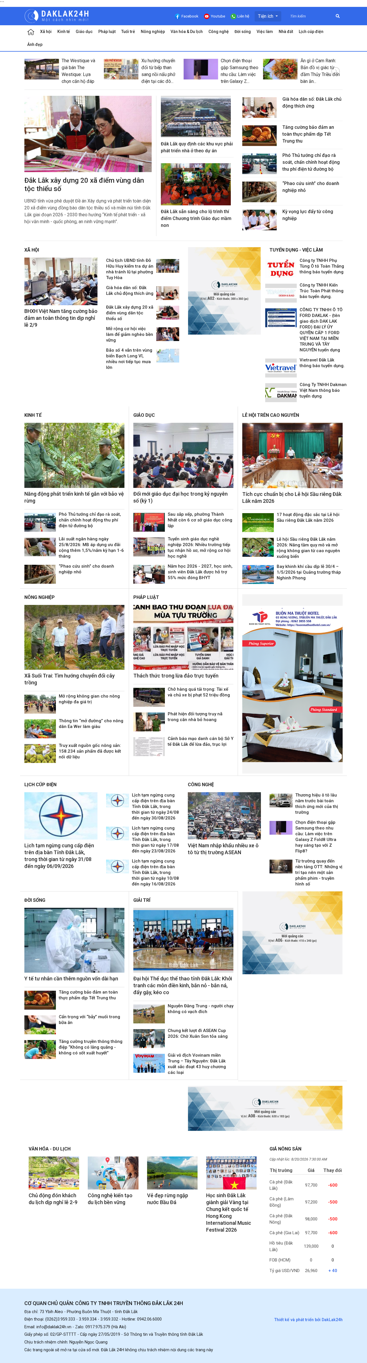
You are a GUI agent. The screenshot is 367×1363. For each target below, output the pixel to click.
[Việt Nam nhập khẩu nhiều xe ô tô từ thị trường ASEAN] (224, 816)
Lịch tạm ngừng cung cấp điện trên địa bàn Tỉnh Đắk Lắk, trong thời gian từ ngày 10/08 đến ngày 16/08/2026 (155, 872)
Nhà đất (286, 31)
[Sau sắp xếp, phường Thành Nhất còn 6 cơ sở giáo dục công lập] (149, 522)
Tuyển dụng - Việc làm (296, 250)
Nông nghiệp (153, 31)
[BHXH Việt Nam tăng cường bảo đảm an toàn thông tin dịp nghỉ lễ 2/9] (60, 281)
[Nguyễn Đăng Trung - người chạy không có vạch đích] (149, 1013)
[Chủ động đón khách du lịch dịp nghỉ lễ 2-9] (54, 1172)
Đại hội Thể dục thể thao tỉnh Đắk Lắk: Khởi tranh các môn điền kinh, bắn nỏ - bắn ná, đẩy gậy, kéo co (182, 985)
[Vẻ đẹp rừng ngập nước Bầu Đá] (172, 1172)
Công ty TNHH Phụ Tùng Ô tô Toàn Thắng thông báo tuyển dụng (322, 266)
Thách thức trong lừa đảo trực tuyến (175, 676)
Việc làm (265, 31)
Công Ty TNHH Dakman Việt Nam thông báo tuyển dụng (323, 390)
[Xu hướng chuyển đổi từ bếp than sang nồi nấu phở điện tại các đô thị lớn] (121, 69)
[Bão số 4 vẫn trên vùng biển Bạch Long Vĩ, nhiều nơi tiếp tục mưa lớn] (167, 356)
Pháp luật (107, 31)
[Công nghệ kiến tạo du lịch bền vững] (113, 1172)
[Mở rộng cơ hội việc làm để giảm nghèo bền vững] (167, 334)
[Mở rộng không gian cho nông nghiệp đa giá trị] (40, 704)
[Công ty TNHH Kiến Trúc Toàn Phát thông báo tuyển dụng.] (281, 293)
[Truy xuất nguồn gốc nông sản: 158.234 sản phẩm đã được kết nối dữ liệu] (40, 753)
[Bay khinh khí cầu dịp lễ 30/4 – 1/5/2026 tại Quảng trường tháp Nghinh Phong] (258, 574)
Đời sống (243, 31)
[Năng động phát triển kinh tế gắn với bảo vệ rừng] (74, 455)
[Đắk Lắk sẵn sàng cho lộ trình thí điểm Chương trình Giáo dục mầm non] (196, 184)
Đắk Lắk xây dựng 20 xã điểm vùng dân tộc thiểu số (129, 313)
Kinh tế (63, 31)
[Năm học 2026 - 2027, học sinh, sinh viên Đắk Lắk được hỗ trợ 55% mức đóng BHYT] (149, 574)
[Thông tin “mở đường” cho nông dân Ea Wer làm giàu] (40, 728)
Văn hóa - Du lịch (50, 1149)
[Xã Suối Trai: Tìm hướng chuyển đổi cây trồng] (74, 637)
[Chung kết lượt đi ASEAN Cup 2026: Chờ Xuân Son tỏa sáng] (149, 1038)
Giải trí (141, 900)
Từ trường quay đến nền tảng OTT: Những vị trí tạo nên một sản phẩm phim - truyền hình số (318, 872)
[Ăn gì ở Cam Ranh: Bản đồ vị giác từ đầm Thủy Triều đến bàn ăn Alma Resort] (280, 69)
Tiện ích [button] (266, 16)
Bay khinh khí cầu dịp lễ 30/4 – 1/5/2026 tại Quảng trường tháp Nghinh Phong (309, 572)
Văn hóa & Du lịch (187, 31)
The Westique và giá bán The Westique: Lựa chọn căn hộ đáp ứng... (78, 74)
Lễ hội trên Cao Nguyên (270, 415)
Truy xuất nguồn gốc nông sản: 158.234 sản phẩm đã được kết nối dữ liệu (90, 751)
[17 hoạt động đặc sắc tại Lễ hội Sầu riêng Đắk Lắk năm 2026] (258, 522)
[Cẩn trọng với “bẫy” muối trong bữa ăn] (40, 1024)
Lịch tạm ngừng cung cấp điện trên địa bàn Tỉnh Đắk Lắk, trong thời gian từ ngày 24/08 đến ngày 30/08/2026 (155, 807)
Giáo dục (84, 31)
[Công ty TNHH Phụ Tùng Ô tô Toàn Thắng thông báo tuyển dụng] (281, 268)
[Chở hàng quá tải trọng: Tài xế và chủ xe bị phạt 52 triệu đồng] (149, 697)
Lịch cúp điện (311, 31)
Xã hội (46, 31)
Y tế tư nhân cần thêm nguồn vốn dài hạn (71, 978)
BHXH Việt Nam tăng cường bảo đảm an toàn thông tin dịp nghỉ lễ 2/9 (60, 318)
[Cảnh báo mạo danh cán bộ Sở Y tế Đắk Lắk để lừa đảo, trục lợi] (149, 746)
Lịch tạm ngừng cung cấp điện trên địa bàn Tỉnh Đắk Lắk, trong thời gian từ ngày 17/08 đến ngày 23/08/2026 (155, 839)
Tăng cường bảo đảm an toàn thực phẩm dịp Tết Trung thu (308, 134)
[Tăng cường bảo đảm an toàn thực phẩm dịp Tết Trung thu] (259, 135)
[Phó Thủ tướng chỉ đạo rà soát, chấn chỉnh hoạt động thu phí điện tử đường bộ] (259, 163)
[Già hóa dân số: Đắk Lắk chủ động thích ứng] (259, 107)
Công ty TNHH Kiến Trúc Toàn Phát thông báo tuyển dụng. (321, 291)
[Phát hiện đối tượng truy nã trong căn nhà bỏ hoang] (149, 721)
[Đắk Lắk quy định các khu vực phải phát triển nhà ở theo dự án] (196, 117)
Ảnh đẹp (34, 44)
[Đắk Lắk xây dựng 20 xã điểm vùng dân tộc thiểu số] (88, 134)
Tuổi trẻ (128, 31)
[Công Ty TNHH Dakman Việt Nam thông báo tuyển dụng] (281, 392)
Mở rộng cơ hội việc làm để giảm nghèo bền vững (129, 334)
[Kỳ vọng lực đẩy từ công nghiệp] (259, 220)
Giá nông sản (285, 1149)
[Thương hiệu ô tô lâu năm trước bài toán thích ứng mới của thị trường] (281, 800)
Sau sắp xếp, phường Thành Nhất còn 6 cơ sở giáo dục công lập (200, 520)
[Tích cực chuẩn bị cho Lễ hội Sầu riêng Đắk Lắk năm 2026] (292, 455)
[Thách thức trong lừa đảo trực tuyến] (183, 637)
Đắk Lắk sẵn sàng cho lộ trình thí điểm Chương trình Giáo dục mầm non (196, 218)
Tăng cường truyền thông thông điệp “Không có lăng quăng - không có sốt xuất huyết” (90, 1047)
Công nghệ (218, 31)
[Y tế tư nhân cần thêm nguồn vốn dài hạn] (74, 940)
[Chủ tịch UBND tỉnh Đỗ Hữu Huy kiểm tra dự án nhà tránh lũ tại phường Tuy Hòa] (167, 266)
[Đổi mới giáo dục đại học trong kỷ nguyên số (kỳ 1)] (183, 455)
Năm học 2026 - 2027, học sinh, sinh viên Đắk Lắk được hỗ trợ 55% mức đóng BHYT (200, 572)
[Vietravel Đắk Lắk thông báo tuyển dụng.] (281, 368)
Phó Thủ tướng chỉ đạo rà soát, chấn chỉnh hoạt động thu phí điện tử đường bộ (311, 162)
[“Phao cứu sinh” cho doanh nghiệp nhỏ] (259, 192)
